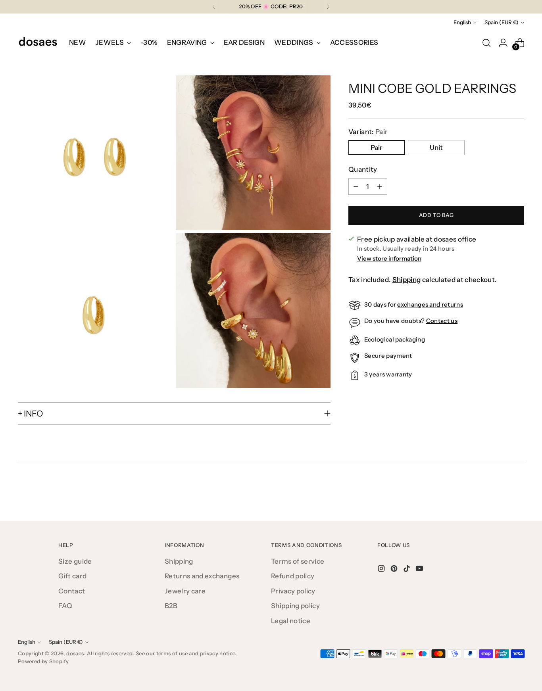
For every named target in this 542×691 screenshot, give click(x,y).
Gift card (72, 576)
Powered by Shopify (43, 661)
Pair (376, 148)
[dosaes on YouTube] (420, 570)
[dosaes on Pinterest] (395, 570)
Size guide (75, 561)
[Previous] (214, 6)
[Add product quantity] (380, 186)
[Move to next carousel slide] (517, 493)
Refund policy (292, 576)
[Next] (328, 6)
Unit (436, 148)
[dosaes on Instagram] (382, 570)
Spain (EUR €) (501, 22)
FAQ (65, 606)
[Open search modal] (486, 43)
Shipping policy (295, 606)
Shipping (406, 280)
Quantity (362, 169)
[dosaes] (38, 43)
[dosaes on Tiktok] (407, 570)
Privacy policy (293, 591)
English (462, 22)
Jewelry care (185, 591)
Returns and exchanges (202, 576)
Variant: (368, 132)
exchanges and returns (430, 304)
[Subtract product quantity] (356, 186)
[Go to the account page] (503, 43)
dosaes (75, 653)
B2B (171, 606)
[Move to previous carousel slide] (499, 494)
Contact (71, 591)
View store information (389, 258)
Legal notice (290, 621)
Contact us (441, 320)
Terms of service (297, 561)
